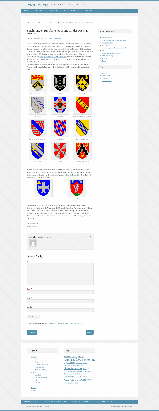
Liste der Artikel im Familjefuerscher (114, 40)
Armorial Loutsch (30, 401)
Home (38, 22)
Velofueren (54, 11)
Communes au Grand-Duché (111, 53)
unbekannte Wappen (42, 364)
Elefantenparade (81, 363)
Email (29, 298)
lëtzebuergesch (77, 371)
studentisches (78, 377)
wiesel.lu (78, 380)
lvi (72, 371)
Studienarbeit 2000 (105, 401)
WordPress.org (107, 81)
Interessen (34, 372)
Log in (104, 73)
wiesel (37, 38)
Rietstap (48, 46)
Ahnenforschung (107, 55)
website (37, 382)
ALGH (81, 356)
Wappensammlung (41, 369)
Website (29, 307)
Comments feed (107, 78)
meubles (37, 359)
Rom (85, 374)
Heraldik (39, 11)
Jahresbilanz (67, 371)
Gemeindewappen (75, 368)
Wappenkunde (107, 37)
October (50, 22)
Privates (33, 388)
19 (56, 22)
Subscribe (90, 236)
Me (103, 50)
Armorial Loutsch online (79, 359)
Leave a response (55, 38)
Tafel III (68, 175)
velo (36, 380)
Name (29, 289)
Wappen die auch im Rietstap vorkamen (53, 56)
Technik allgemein (41, 377)
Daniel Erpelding (37, 4)
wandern (93, 377)
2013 (43, 22)
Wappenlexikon (70, 380)
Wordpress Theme (72, 382)
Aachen (67, 356)
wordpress (86, 379)
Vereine (89, 11)
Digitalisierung (69, 362)
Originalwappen (40, 362)
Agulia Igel (73, 357)
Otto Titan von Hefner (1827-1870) (55, 401)
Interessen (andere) (71, 11)
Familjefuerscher (107, 43)
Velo (85, 376)
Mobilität (38, 375)
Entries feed (106, 75)
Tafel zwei (58, 64)
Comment (30, 262)
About (26, 11)
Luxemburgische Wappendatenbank (114, 48)
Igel (88, 368)
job (32, 385)
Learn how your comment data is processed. (68, 323)
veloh (89, 377)
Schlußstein (69, 376)
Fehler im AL (80, 365)
